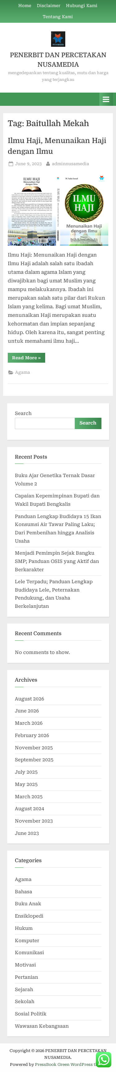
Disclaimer (48, 5)
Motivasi (25, 965)
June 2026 (27, 711)
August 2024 (29, 808)
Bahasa (23, 892)
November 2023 (34, 821)
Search (23, 413)
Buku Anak (28, 904)
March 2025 (29, 796)
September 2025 (34, 760)
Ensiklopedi (29, 916)
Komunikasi (29, 952)
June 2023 (27, 833)
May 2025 (26, 784)
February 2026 (32, 735)
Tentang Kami (58, 16)
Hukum (24, 928)
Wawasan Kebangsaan (42, 1026)
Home (24, 5)
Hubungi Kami (81, 5)
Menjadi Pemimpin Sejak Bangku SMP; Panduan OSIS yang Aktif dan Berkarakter (57, 561)
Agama (22, 372)
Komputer (27, 940)
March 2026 (29, 723)
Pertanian (26, 977)
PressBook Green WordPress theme (70, 1064)
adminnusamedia (70, 163)
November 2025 (34, 748)
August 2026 (29, 699)
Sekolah (24, 1001)
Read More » (28, 359)
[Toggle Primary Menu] (106, 99)
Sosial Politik (30, 1014)
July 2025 (26, 772)
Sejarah (24, 989)
